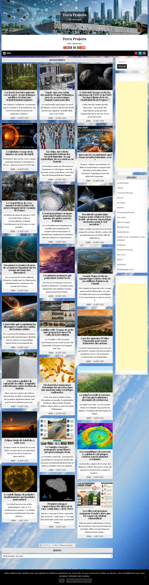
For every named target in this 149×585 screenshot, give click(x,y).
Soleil (20, 130)
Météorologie (96, 133)
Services (121, 255)
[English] (69, 47)
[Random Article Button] (136, 53)
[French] (72, 47)
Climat (21, 71)
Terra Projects (74, 14)
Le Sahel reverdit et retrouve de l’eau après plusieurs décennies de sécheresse (94, 397)
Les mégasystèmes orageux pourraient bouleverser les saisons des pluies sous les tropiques (57, 217)
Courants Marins (125, 193)
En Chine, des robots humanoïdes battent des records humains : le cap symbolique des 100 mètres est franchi (57, 156)
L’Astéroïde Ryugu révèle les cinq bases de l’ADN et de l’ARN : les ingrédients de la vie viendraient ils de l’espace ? (95, 96)
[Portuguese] (80, 47)
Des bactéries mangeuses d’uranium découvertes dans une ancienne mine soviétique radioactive (57, 388)
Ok (62, 580)
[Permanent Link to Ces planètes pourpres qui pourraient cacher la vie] (57, 260)
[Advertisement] (133, 124)
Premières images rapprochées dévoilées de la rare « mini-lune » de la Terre (57, 506)
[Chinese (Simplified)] (65, 47)
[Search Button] (144, 53)
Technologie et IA (58, 130)
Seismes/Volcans (58, 74)
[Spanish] (84, 47)
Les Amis (121, 217)
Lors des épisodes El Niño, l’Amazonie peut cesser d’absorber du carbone (95, 341)
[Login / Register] (140, 53)
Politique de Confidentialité (79, 580)
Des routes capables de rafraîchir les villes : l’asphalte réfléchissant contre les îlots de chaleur (19, 384)
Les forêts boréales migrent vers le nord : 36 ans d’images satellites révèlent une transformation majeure (19, 96)
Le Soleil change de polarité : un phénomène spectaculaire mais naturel (19, 497)
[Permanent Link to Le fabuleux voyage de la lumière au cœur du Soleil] (19, 136)
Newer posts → (67, 545)
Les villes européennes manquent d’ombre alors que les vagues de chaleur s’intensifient (94, 514)
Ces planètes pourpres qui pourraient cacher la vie (57, 276)
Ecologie (101, 373)
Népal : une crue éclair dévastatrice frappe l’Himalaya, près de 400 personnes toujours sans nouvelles (57, 96)
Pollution (101, 192)
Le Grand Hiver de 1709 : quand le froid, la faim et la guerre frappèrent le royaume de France (19, 206)
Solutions (86, 196)
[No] (145, 577)
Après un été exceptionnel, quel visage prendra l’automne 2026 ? (95, 157)
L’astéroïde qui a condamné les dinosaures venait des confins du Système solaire (19, 327)
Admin (13, 118)
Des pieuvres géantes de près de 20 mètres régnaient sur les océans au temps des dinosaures (19, 268)
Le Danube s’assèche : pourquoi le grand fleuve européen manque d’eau (57, 449)
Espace (96, 71)
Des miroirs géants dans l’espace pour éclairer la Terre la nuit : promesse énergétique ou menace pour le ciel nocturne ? (95, 219)
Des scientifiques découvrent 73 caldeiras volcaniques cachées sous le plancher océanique (95, 455)
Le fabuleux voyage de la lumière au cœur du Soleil (19, 153)
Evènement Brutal (58, 71)
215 (55, 545)
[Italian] (76, 47)
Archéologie (15, 243)
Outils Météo (123, 232)
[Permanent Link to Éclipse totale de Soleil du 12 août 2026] (19, 424)
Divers (28, 243)
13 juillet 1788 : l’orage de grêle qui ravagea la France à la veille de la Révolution (57, 332)
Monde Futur (123, 227)
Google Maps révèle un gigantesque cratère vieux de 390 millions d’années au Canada (95, 279)
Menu (9, 53)
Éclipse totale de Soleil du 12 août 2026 (19, 441)
